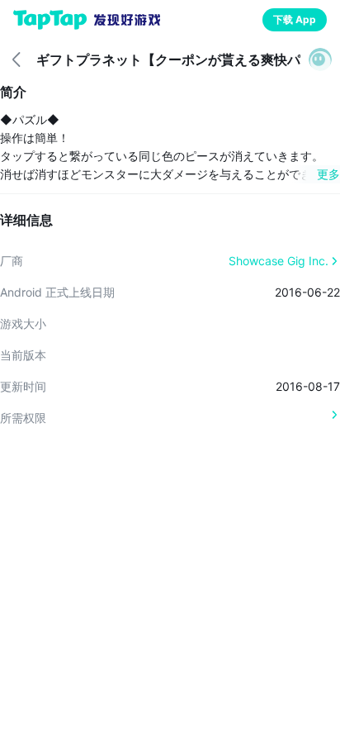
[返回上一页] (16, 59)
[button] (320, 59)
